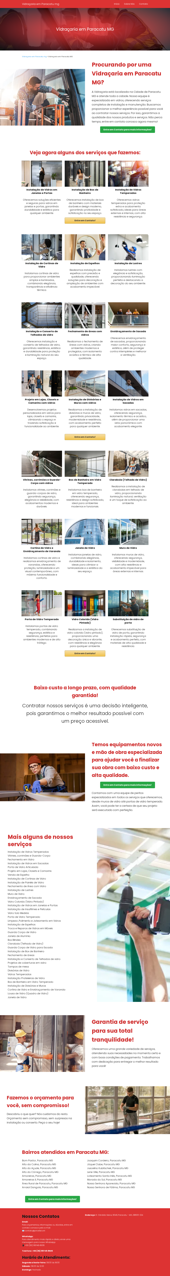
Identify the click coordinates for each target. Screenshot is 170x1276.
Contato (143, 3)
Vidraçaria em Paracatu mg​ (40, 4)
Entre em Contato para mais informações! (127, 129)
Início (117, 3)
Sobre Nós (129, 3)
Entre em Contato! (85, 220)
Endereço (90, 1215)
